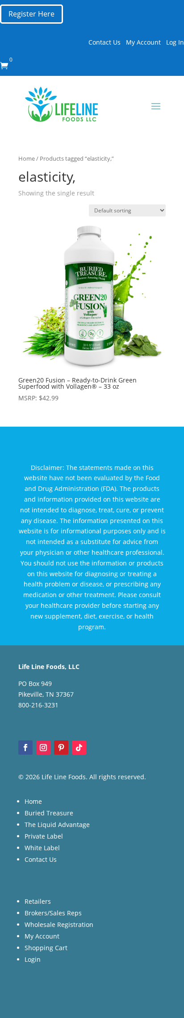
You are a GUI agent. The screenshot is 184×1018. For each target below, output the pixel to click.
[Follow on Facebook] (25, 747)
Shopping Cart (46, 947)
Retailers (38, 901)
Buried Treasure (49, 813)
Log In (175, 42)
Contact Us (104, 42)
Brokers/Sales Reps (53, 913)
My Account (143, 42)
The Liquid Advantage (57, 824)
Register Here (31, 14)
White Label (42, 847)
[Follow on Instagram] (43, 747)
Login (33, 959)
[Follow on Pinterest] (61, 747)
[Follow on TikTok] (79, 747)
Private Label (44, 836)
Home (26, 158)
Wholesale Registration (59, 924)
